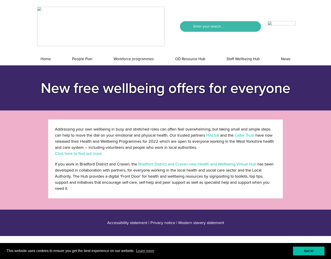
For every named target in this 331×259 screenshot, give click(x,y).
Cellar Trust (244, 135)
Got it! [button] (309, 251)
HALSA (212, 135)
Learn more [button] (145, 251)
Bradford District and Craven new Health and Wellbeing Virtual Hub (197, 164)
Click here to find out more (78, 153)
